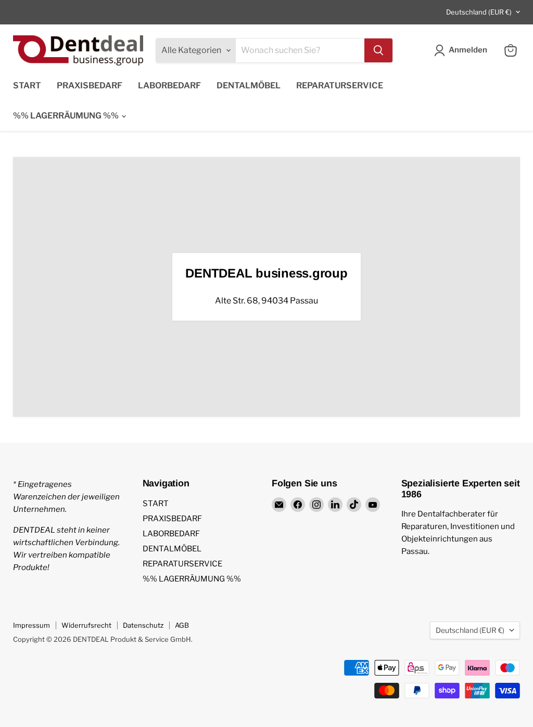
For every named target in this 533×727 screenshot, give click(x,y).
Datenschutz (143, 625)
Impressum (31, 625)
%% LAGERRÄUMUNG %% (66, 116)
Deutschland (479, 12)
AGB (182, 625)
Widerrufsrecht (86, 625)
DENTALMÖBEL (249, 85)
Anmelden (468, 50)
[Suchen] (378, 50)
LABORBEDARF (169, 85)
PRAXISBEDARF (89, 85)
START (27, 85)
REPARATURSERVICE (339, 85)
